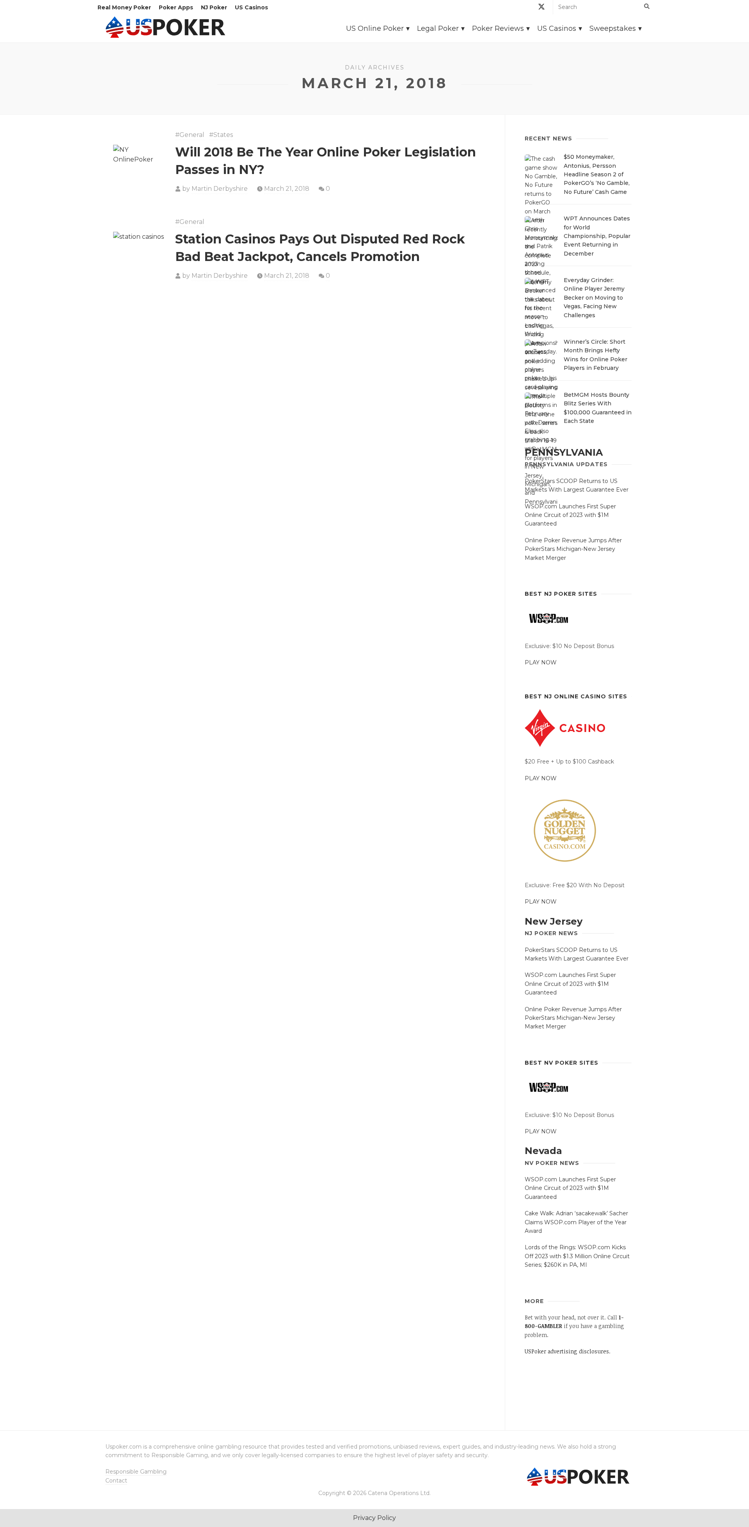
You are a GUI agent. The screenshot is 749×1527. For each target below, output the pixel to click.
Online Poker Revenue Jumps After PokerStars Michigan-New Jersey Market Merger (573, 549)
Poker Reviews (498, 28)
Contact (116, 1480)
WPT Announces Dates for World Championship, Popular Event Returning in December (597, 236)
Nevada (543, 1150)
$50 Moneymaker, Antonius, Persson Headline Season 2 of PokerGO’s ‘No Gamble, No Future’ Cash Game (597, 174)
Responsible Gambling (136, 1471)
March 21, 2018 (286, 188)
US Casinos (251, 7)
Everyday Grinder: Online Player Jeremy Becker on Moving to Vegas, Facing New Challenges (594, 298)
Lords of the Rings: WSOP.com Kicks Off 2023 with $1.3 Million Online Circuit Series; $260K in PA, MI (577, 1256)
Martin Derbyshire (220, 188)
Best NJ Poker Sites (561, 593)
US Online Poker (375, 28)
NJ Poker (214, 7)
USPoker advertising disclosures (567, 1351)
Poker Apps (176, 7)
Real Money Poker (124, 7)
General (191, 134)
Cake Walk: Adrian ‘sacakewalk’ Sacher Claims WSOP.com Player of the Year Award (576, 1222)
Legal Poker (438, 28)
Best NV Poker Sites (561, 1062)
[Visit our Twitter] (541, 8)
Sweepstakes (612, 28)
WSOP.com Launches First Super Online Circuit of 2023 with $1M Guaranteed (570, 515)
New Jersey (553, 921)
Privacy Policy (374, 1518)
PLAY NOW (541, 662)
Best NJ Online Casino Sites (576, 696)
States (223, 134)
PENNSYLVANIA (564, 452)
